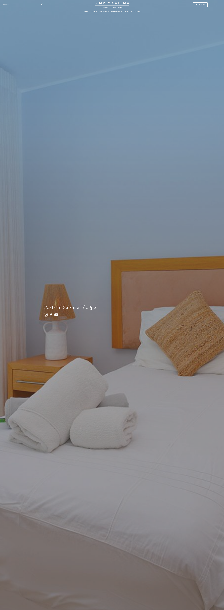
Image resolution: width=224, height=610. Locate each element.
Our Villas (103, 12)
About (93, 12)
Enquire (137, 12)
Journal (127, 12)
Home (86, 12)
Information (115, 12)
